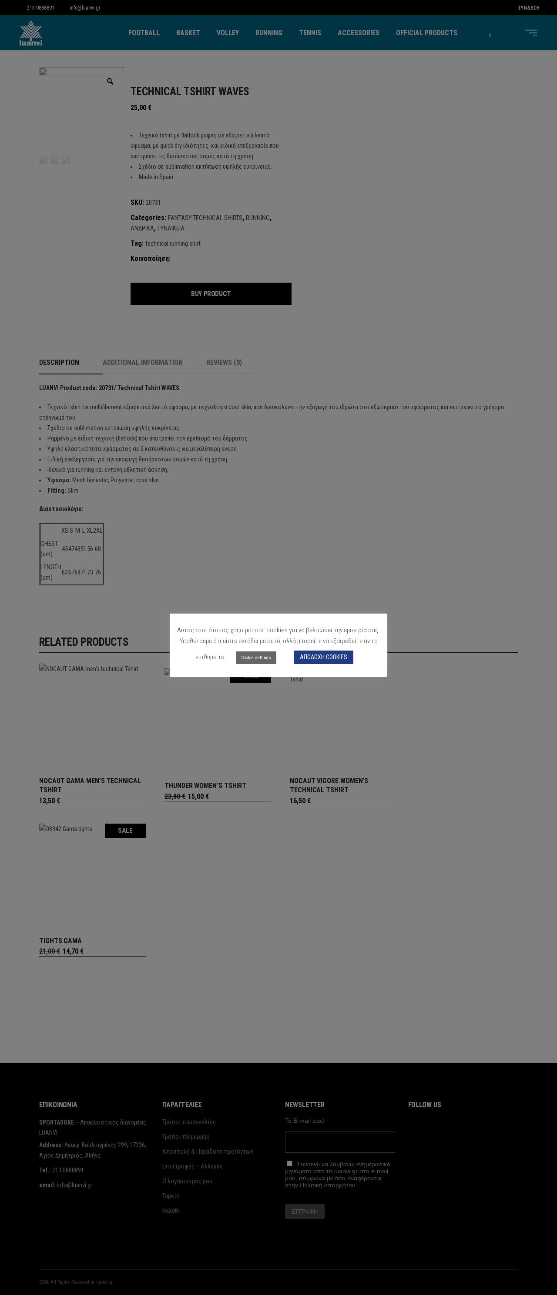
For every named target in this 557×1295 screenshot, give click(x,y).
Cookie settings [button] (256, 658)
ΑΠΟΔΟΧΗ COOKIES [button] (323, 657)
